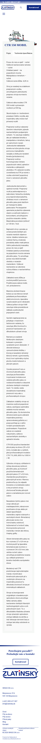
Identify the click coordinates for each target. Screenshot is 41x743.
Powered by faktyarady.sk (10, 737)
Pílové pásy (7, 719)
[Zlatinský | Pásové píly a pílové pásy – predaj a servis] (8, 7)
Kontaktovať (34, 8)
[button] (21, 7)
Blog (4, 722)
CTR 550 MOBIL (16, 45)
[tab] (9, 53)
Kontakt (6, 724)
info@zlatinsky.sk (9, 704)
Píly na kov (7, 717)
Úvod (4, 712)
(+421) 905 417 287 (12, 2)
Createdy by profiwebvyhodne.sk (11, 739)
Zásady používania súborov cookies (26, 729)
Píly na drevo (7, 714)
